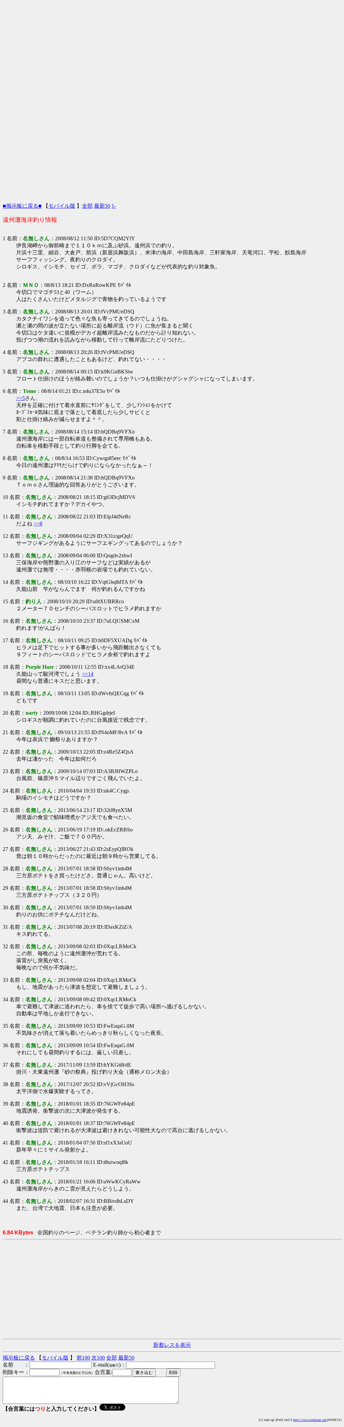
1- (114, 206)
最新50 (102, 206)
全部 (87, 206)
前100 (83, 1358)
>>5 (20, 398)
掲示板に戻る (19, 1358)
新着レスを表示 (172, 1345)
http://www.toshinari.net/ (310, 1420)
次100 (98, 1358)
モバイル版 (61, 206)
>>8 (38, 523)
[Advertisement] (172, 50)
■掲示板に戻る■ (22, 206)
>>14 (87, 674)
